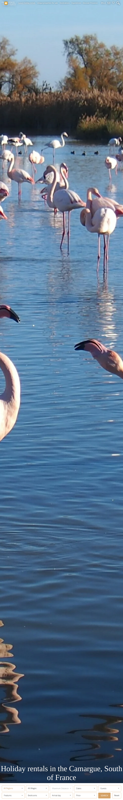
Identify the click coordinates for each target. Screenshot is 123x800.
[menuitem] (26, 3)
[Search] (118, 3)
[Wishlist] (113, 3)
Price (78, 795)
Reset (116, 795)
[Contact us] (109, 3)
